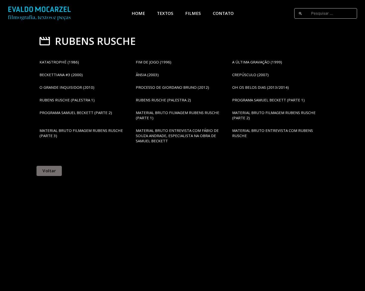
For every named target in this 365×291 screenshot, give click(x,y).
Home (138, 13)
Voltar (49, 171)
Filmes (193, 13)
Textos (165, 13)
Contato (223, 13)
